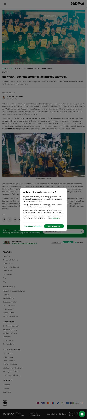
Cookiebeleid (55, 218)
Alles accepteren (54, 226)
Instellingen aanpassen (33, 226)
